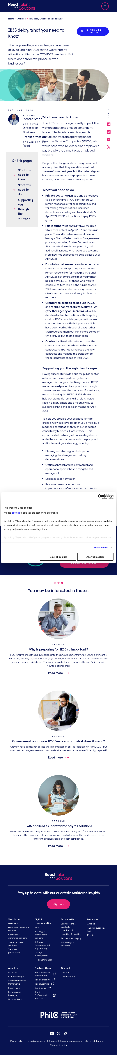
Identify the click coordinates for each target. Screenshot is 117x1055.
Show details (101, 547)
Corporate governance (71, 1041)
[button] (105, 6)
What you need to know (24, 174)
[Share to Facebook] (108, 123)
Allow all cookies (95, 556)
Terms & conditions (36, 1041)
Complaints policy (58, 1045)
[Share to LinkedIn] (109, 130)
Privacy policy (16, 1041)
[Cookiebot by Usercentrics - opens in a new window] (100, 496)
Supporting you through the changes (25, 209)
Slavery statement (94, 1041)
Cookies (53, 1041)
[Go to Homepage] (32, 6)
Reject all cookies (58, 556)
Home (11, 18)
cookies (16, 512)
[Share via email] (109, 138)
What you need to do (24, 189)
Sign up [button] (58, 904)
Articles (22, 18)
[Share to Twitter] (108, 146)
